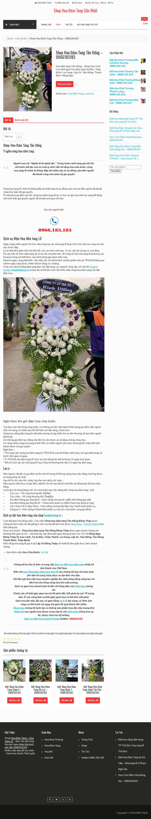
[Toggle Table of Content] (17, 137)
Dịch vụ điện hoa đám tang (69, 564)
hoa (58, 267)
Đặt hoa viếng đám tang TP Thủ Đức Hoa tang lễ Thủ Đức (131, 745)
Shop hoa (18, 608)
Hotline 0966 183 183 (87, 24)
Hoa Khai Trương (54, 739)
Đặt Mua (13, 700)
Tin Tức (69, 24)
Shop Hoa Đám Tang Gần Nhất (75, 10)
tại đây (44, 552)
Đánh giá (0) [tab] (21, 120)
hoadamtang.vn (52, 515)
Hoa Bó (48, 751)
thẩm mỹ (19, 611)
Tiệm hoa (80, 586)
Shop (58, 24)
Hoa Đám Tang (76, 93)
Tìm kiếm (115, 171)
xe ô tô (63, 601)
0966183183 (20, 747)
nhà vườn (73, 611)
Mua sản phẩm (64, 84)
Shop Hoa (76, 524)
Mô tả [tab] (8, 120)
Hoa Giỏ (49, 757)
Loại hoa (89, 93)
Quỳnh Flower (91, 524)
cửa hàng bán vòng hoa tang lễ (40, 572)
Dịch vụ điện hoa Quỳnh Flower (42, 619)
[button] (46, 51)
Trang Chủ (46, 24)
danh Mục (14, 24)
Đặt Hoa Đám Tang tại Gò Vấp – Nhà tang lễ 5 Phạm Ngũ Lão (132, 763)
